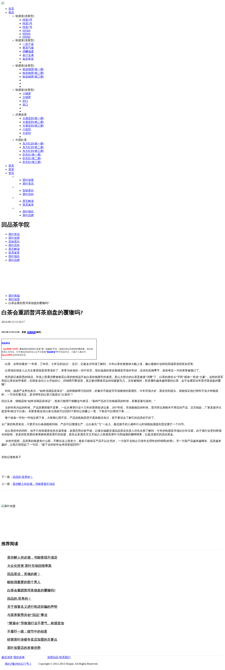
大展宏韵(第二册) (33, 121)
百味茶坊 (28, 190)
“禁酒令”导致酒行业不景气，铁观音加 (35, 623)
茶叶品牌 (28, 215)
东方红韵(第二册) (33, 147)
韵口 (25, 100)
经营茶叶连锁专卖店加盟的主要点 (32, 639)
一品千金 (28, 44)
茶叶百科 (28, 194)
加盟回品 (53, 657)
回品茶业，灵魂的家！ (24, 574)
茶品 (11, 12)
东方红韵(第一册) (33, 143)
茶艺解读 (28, 201)
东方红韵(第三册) (33, 150)
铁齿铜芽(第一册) (33, 69)
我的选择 (19, 657)
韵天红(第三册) (31, 162)
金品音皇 (28, 58)
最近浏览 (7, 657)
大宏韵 (26, 133)
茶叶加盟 (28, 179)
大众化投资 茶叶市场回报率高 (29, 566)
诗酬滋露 (28, 51)
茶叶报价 (28, 211)
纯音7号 (27, 27)
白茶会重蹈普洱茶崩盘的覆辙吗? (31, 590)
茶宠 (11, 169)
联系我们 (64, 657)
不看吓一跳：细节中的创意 (27, 631)
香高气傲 (28, 47)
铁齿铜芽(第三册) (33, 76)
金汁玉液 (28, 55)
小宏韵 (26, 129)
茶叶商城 (14, 295)
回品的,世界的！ (23, 476)
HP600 (26, 33)
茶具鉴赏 (28, 204)
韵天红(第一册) (31, 154)
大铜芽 (26, 97)
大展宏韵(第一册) (33, 118)
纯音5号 (27, 23)
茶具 (11, 165)
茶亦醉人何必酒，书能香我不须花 (34, 483)
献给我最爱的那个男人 (24, 582)
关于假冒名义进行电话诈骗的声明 (32, 607)
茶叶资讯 (28, 183)
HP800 (26, 36)
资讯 (11, 173)
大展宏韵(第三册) (33, 125)
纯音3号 (27, 19)
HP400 (26, 30)
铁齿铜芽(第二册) (33, 72)
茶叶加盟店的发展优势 (24, 648)
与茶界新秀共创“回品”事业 (27, 615)
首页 (11, 8)
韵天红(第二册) (31, 158)
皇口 (25, 104)
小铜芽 (26, 93)
